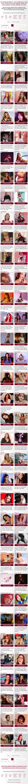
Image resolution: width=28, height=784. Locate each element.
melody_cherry (18, 612)
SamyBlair (17, 190)
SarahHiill (3, 130)
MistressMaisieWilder (19, 90)
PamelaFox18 (3, 512)
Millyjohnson (17, 211)
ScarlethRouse (4, 30)
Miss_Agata (3, 733)
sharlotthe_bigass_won (6, 592)
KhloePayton (17, 332)
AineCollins (3, 633)
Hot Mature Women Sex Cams (15, 17)
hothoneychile (18, 311)
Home (8, 21)
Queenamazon (4, 351)
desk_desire (17, 552)
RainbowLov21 (4, 50)
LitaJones (3, 70)
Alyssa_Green (4, 472)
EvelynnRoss (17, 271)
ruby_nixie (3, 432)
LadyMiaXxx (3, 713)
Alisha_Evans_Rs (18, 733)
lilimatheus (3, 492)
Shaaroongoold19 (4, 371)
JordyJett (17, 653)
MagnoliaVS (17, 171)
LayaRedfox (3, 251)
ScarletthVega (4, 693)
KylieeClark (3, 110)
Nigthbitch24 (3, 332)
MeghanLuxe (3, 392)
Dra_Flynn (17, 532)
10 (6, 27)
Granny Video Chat (20, 17)
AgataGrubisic (18, 371)
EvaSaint (2, 452)
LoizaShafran (3, 211)
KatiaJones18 (4, 653)
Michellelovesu (18, 30)
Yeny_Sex (17, 392)
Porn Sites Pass (6, 17)
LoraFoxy (17, 70)
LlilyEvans (3, 412)
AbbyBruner (17, 673)
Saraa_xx (17, 512)
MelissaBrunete (4, 271)
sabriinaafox (3, 532)
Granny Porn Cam (25, 17)
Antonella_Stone (4, 151)
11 (8, 27)
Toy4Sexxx (3, 291)
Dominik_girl (17, 412)
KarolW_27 (3, 190)
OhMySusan (3, 90)
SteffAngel (17, 432)
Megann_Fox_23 (4, 171)
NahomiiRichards (4, 573)
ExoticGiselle (17, 251)
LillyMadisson (18, 452)
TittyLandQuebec (4, 231)
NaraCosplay (17, 110)
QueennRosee (18, 351)
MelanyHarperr (18, 291)
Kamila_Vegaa (4, 612)
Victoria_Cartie (18, 592)
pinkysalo (3, 311)
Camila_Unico (18, 472)
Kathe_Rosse (17, 130)
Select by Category (16, 21)
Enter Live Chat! (7, 43)
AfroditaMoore (4, 552)
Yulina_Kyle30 (18, 573)
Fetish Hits (19, 782)
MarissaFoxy (17, 492)
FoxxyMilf (17, 633)
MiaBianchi (17, 151)
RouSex (16, 50)
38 (13, 27)
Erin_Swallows (4, 673)
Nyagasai (17, 231)
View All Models (4, 25)
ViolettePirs (17, 713)
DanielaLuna (17, 693)
